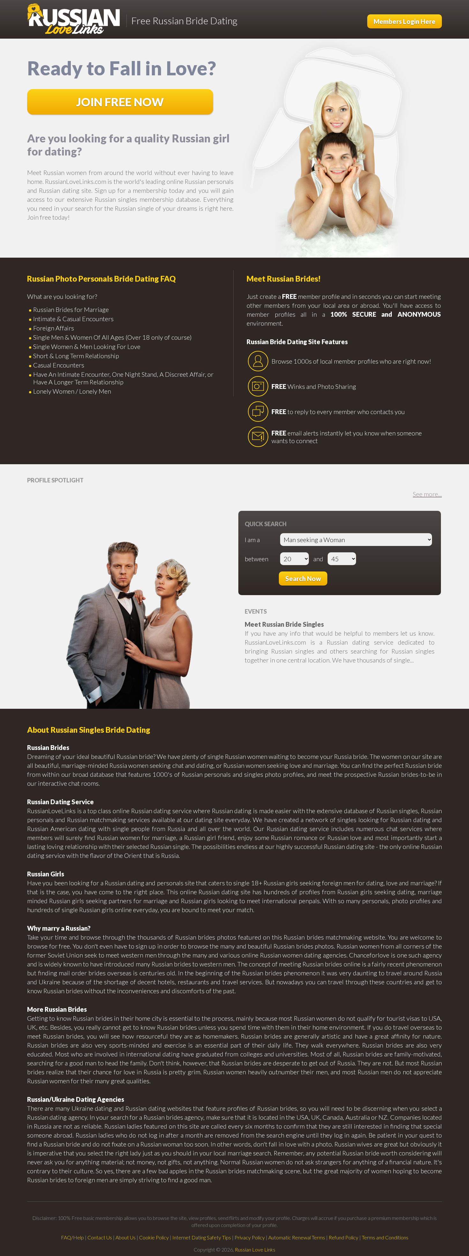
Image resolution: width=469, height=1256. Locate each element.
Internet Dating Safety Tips (201, 1237)
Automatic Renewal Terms (296, 1237)
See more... (427, 494)
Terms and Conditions (385, 1237)
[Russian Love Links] (74, 19)
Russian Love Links (255, 1249)
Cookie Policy (154, 1237)
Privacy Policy (249, 1237)
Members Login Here (404, 21)
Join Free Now (120, 102)
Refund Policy (343, 1237)
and (318, 559)
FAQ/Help (72, 1237)
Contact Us (99, 1237)
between (256, 559)
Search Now (303, 578)
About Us (125, 1237)
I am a (252, 539)
